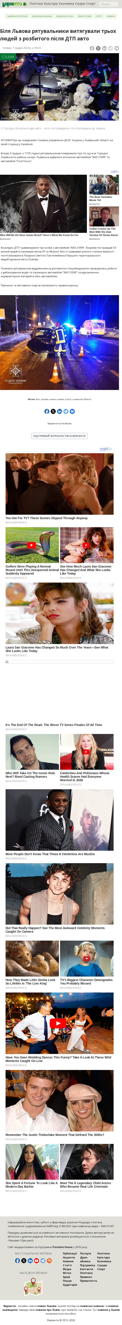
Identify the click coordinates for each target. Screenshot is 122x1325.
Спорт (90, 3)
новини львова (56, 399)
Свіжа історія (84, 16)
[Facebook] (92, 48)
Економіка (66, 3)
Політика (36, 3)
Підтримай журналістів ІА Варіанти (59, 436)
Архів (66, 1277)
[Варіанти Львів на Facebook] (17, 1260)
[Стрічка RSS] (49, 1260)
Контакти (86, 1269)
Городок (44, 399)
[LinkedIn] (104, 48)
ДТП (38, 399)
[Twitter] (98, 48)
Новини (111, 16)
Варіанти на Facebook (59, 423)
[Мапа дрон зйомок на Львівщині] (33, 1287)
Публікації (70, 1253)
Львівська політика (17, 16)
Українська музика (42, 16)
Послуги (85, 1253)
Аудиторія (70, 1285)
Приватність (88, 1281)
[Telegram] (110, 48)
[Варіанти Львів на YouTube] (36, 1260)
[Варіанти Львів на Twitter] (23, 1260)
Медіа (67, 1269)
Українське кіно (64, 16)
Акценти (69, 1257)
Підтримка (87, 1265)
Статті (99, 16)
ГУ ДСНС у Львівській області (78, 399)
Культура (51, 3)
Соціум (80, 3)
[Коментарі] (116, 48)
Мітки (67, 1273)
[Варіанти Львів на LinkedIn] (30, 1260)
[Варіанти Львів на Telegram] (42, 1260)
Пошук (67, 1281)
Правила (86, 1277)
